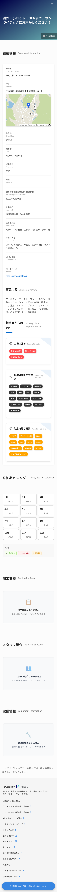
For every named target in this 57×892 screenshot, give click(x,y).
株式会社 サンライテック (15, 772)
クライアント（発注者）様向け (16, 806)
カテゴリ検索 (24, 768)
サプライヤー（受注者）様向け (16, 812)
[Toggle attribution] (49, 125)
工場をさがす (8, 835)
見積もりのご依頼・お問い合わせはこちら (28, 886)
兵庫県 (48, 768)
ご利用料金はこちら (11, 852)
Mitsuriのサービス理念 (12, 818)
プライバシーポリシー (12, 870)
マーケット (7, 847)
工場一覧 (38, 768)
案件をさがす (8, 841)
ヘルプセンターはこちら (13, 824)
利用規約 (6, 864)
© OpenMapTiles (25, 125)
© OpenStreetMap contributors (41, 125)
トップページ (8, 768)
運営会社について (10, 858)
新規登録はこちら (10, 876)
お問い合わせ (8, 830)
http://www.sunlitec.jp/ (17, 275)
